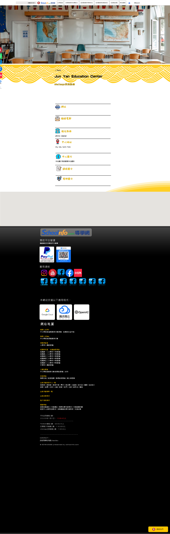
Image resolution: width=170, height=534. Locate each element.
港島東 (42, 385)
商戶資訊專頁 (45, 400)
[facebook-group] (61, 273)
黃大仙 (80, 385)
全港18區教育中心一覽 (48, 382)
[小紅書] (78, 273)
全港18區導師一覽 (46, 391)
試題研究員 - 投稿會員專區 (50, 349)
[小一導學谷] (54, 282)
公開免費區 (44, 369)
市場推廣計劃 (78, 407)
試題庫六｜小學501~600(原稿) (50, 363)
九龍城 (74, 385)
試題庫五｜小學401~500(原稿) (50, 360)
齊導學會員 (44, 343)
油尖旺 (91, 385)
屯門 (65, 387)
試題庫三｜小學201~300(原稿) (50, 356)
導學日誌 (43, 378)
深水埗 (67, 385)
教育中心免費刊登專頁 (48, 409)
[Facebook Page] (69, 273)
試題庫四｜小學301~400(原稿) (50, 358)
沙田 (51, 387)
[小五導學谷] (92, 282)
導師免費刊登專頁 (65, 407)
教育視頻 (51, 378)
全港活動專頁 (45, 396)
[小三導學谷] (73, 282)
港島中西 (56, 385)
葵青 (41, 387)
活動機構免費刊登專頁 (65, 409)
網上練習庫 (71, 378)
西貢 (60, 387)
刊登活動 (78, 409)
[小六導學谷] (102, 282)
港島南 (49, 385)
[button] (60, 3)
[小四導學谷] (82, 282)
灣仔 (62, 385)
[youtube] (53, 273)
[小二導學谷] (63, 282)
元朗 (70, 387)
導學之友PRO (44, 329)
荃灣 (46, 387)
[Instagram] (44, 273)
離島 (81, 387)
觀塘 (85, 385)
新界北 (75, 387)
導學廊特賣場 (60, 378)
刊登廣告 (54, 407)
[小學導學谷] (44, 282)
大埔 (56, 387)
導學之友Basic (44, 336)
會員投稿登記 (45, 407)
